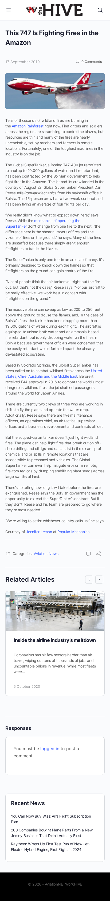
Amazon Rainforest (28, 126)
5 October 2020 (27, 686)
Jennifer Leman (39, 531)
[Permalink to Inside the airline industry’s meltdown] (55, 611)
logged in (49, 748)
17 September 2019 (22, 61)
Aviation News (46, 553)
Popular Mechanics (73, 531)
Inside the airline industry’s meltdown (55, 640)
